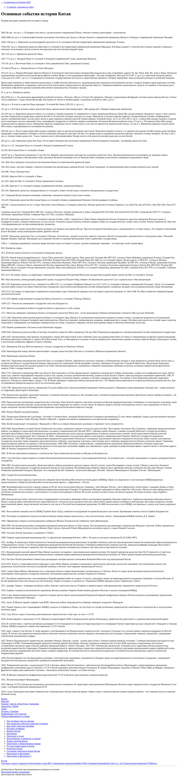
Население (12, 733)
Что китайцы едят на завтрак (20, 721)
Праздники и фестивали (18, 753)
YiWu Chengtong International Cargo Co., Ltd (102, 763)
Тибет (4, 709)
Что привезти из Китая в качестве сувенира (27, 723)
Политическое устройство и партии (24, 738)
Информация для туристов (13, 714)
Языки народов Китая (17, 741)
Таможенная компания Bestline (67, 763)
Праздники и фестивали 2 (19, 756)
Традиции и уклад (15, 736)
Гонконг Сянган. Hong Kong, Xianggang (20, 704)
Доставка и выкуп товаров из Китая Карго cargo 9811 (26, 763)
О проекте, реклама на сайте (20, 7)
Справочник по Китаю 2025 (17, 2)
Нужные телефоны (16, 728)
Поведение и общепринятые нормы (24, 743)
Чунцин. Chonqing (9, 711)
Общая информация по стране (15, 716)
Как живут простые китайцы (20, 726)
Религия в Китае (14, 748)
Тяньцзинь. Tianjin (9, 706)
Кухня (4, 761)
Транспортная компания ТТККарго (140, 763)
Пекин (4, 699)
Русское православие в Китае (20, 746)
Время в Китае (14, 731)
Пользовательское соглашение (15, 772)
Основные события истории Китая (23, 751)
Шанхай (5, 701)
